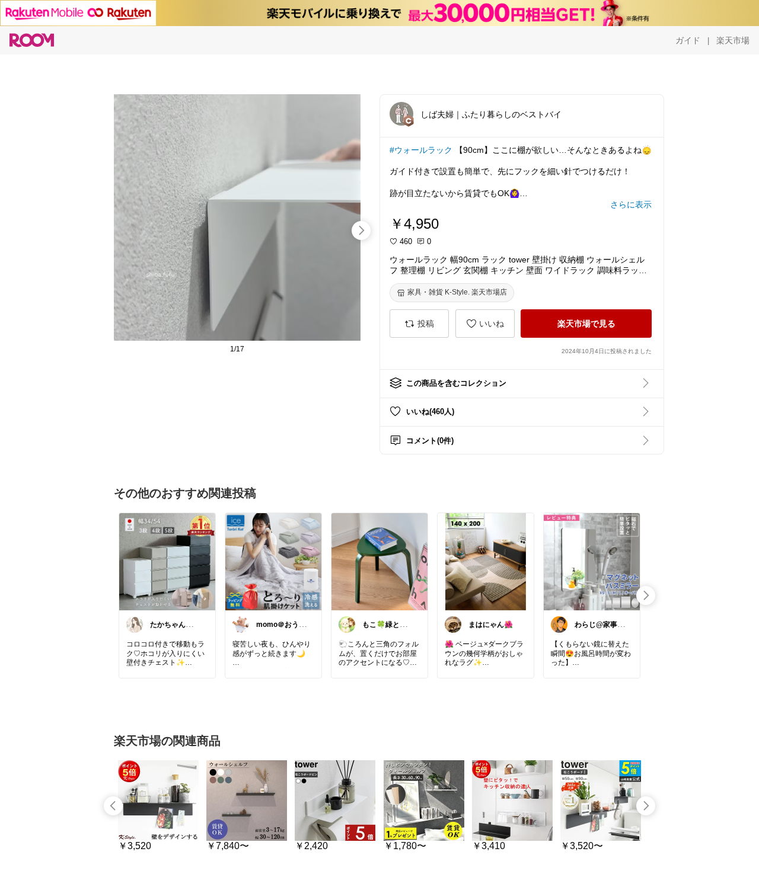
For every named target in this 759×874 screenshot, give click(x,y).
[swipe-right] (361, 230)
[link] (167, 561)
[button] (401, 114)
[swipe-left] (113, 805)
